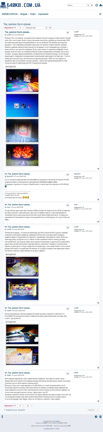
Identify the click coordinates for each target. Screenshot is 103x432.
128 (83, 375)
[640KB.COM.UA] (20, 5)
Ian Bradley (56, 421)
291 (83, 34)
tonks (76, 204)
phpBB (44, 423)
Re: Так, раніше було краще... (18, 174)
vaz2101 (76, 31)
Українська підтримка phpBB (62, 426)
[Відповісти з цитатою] (67, 32)
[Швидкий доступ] (100, 14)
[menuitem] (96, 5)
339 (84, 176)
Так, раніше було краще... (18, 24)
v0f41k (76, 373)
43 (83, 207)
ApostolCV (77, 174)
